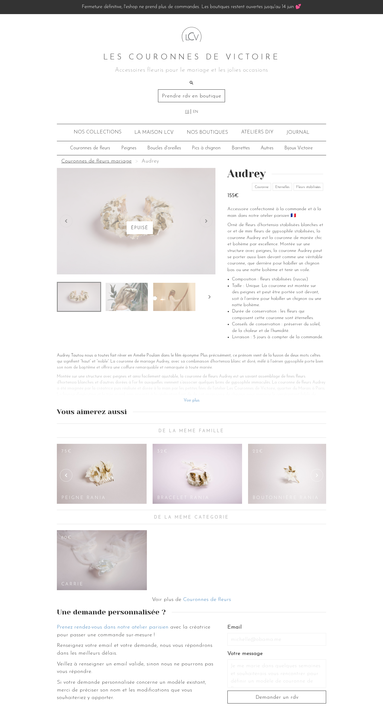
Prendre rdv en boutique (191, 96)
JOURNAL (297, 132)
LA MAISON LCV (154, 132)
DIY (257, 132)
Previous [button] (66, 475)
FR (187, 112)
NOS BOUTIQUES (207, 132)
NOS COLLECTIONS (97, 132)
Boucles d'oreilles (164, 148)
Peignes (128, 148)
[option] (102, 474)
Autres (267, 148)
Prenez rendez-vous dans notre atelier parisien (112, 627)
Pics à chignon (206, 148)
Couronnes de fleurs (90, 148)
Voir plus (192, 400)
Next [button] (317, 475)
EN (195, 112)
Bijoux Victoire (298, 148)
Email (234, 627)
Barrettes (241, 148)
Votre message (245, 653)
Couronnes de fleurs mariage (96, 161)
